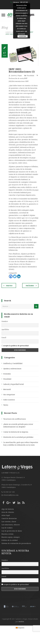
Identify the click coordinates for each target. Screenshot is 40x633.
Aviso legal (6, 515)
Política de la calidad (10, 540)
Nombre (5, 321)
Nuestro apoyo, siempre (11, 537)
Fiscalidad (30, 75)
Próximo (30, 286)
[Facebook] (11, 276)
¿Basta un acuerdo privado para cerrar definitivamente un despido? (18, 425)
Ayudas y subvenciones (12, 368)
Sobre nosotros (9, 400)
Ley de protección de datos (12, 531)
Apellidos (5, 329)
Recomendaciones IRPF (20, 81)
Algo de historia (8, 509)
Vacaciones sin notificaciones (14, 419)
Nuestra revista (7, 534)
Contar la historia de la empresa (15, 432)
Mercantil (7, 389)
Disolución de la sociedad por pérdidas (18, 437)
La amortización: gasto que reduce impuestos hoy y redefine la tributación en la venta (20, 444)
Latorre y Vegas (16, 75)
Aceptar (22, 36)
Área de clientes (8, 512)
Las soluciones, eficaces (11, 525)
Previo (9, 286)
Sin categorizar (9, 394)
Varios (5, 405)
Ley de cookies (7, 528)
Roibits (21, 621)
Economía (7, 374)
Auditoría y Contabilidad (12, 363)
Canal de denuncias (9, 518)
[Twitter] (15, 276)
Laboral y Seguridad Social (13, 384)
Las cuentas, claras (9, 521)
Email (4, 337)
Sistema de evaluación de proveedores (16, 543)
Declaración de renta (16, 78)
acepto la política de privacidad (16, 346)
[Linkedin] (19, 276)
